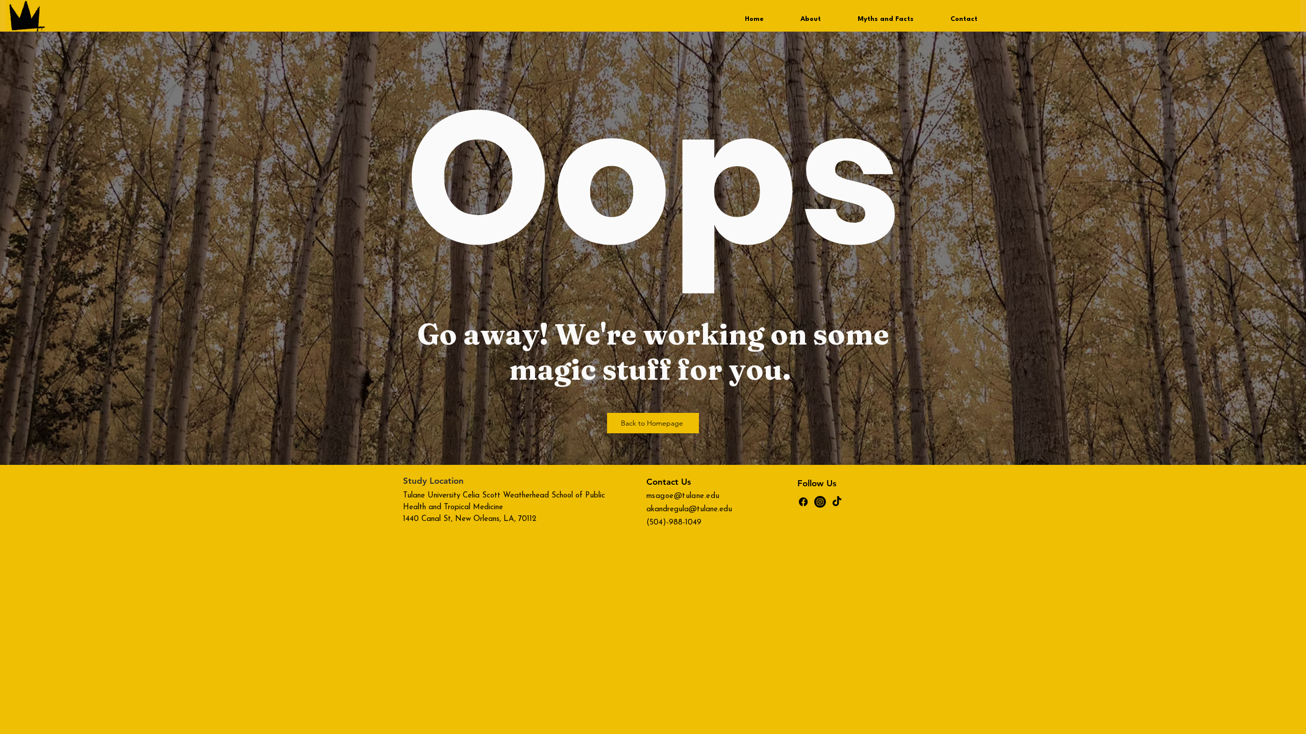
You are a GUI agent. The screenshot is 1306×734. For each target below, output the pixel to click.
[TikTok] (837, 502)
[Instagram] (820, 502)
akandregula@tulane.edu (689, 509)
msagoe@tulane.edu (683, 496)
